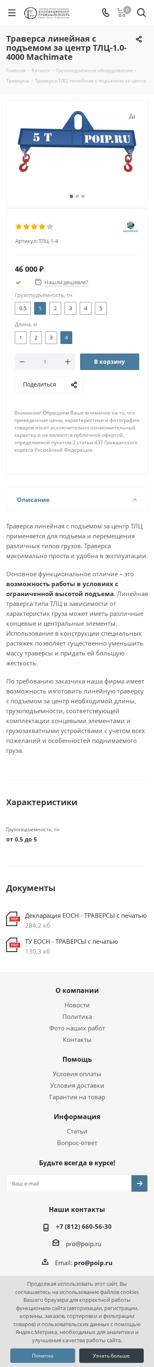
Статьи (77, 1131)
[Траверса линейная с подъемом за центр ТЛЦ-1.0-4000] (77, 152)
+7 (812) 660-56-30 (84, 1226)
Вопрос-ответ (77, 1142)
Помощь (77, 1059)
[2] (27, 227)
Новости (77, 1005)
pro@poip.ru (83, 1244)
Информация (77, 1116)
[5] (50, 227)
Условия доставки (77, 1085)
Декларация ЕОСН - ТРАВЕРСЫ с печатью (86, 915)
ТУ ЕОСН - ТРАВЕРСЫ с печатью (71, 941)
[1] (19, 227)
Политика (77, 1016)
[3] (35, 227)
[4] (42, 227)
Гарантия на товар (77, 1097)
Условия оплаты (77, 1074)
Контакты (77, 1039)
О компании (77, 990)
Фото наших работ (77, 1028)
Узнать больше (111, 1355)
